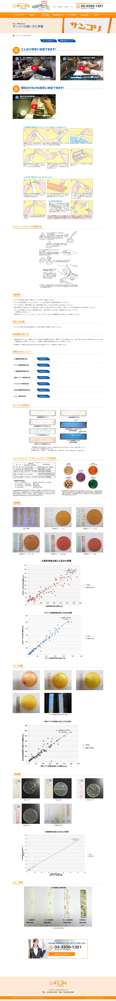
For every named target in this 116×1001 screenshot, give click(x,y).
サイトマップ (99, 997)
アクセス (71, 6)
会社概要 (66, 6)
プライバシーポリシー (90, 997)
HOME (54, 6)
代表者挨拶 (60, 6)
